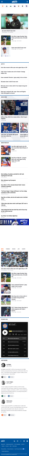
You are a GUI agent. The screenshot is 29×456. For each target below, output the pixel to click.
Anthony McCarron (4, 194)
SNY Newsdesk (10, 32)
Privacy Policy (3, 448)
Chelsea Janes (14, 150)
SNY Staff (3, 217)
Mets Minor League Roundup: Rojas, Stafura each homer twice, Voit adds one (19, 38)
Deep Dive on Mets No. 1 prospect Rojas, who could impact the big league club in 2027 (18, 159)
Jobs (10, 446)
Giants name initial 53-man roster (18, 47)
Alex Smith (19, 312)
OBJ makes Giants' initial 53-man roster (9, 81)
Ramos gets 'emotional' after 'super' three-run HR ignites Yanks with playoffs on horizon (13, 92)
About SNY (3, 444)
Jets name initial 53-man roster (8, 31)
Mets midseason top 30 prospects (8, 180)
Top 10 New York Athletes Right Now (9, 216)
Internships (14, 446)
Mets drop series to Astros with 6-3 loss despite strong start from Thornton (19, 297)
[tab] (2, 249)
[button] (3, 101)
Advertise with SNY (9, 444)
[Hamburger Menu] (2, 2)
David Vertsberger (4, 187)
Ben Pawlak (19, 40)
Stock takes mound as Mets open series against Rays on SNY (14, 67)
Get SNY (22, 444)
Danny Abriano (4, 177)
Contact (7, 446)
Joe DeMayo (13, 162)
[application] (14, 107)
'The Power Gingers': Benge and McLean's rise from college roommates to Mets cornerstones (14, 191)
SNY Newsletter (17, 444)
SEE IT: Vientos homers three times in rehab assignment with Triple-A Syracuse (19, 309)
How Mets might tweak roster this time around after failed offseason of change (19, 148)
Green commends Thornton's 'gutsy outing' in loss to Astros (14, 77)
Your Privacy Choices (18, 448)
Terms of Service (10, 448)
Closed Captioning (5, 451)
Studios (3, 446)
